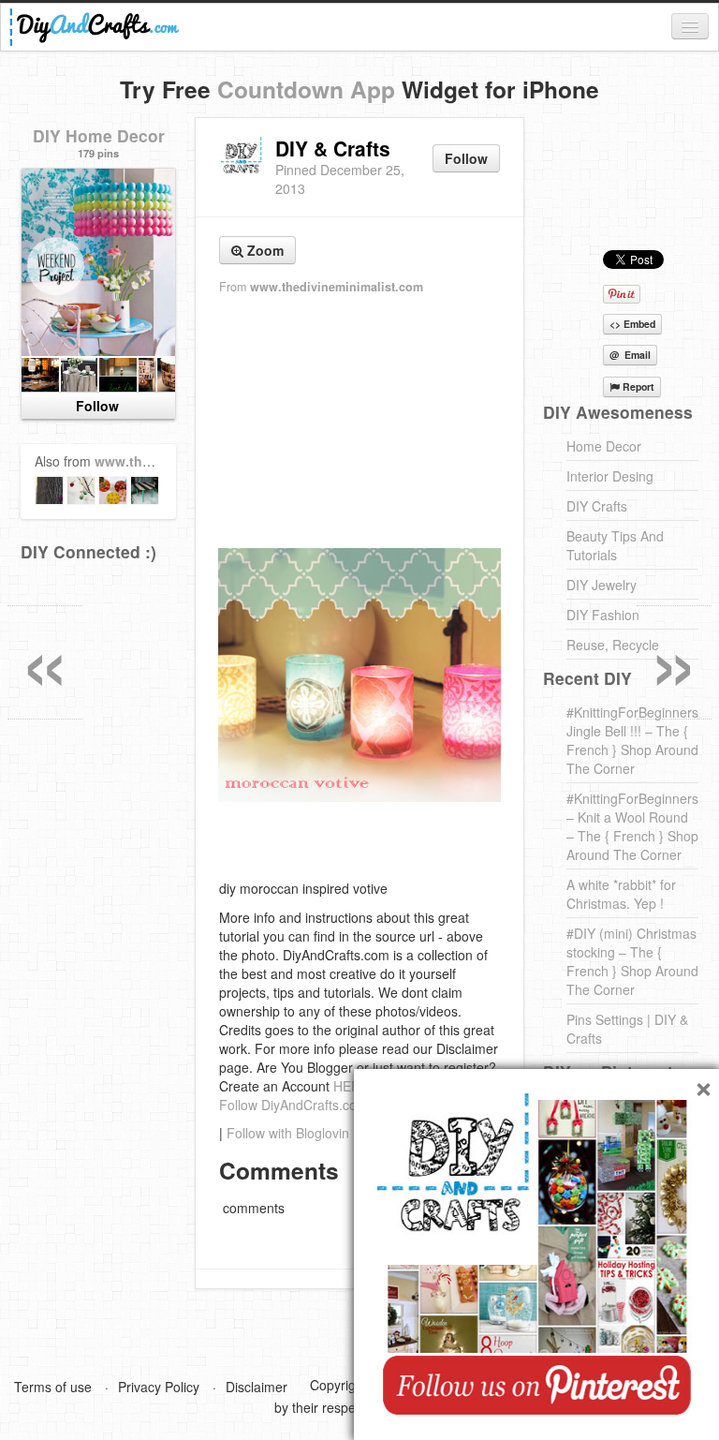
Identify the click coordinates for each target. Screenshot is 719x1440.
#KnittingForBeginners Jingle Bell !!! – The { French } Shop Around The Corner (632, 740)
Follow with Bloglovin (288, 1132)
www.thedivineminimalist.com (336, 286)
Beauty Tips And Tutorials (615, 545)
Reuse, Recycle (612, 644)
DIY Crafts (596, 506)
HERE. (353, 1085)
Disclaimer (256, 1386)
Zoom (263, 250)
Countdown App (306, 89)
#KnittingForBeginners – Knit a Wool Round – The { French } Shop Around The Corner (632, 826)
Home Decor (603, 446)
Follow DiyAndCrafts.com (293, 1104)
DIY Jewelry (601, 584)
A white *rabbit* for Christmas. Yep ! (621, 894)
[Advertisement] (359, 422)
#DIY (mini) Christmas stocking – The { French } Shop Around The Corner (632, 961)
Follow (466, 158)
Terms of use (53, 1386)
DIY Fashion (602, 614)
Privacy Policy (158, 1386)
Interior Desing (609, 476)
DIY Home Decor (99, 135)
